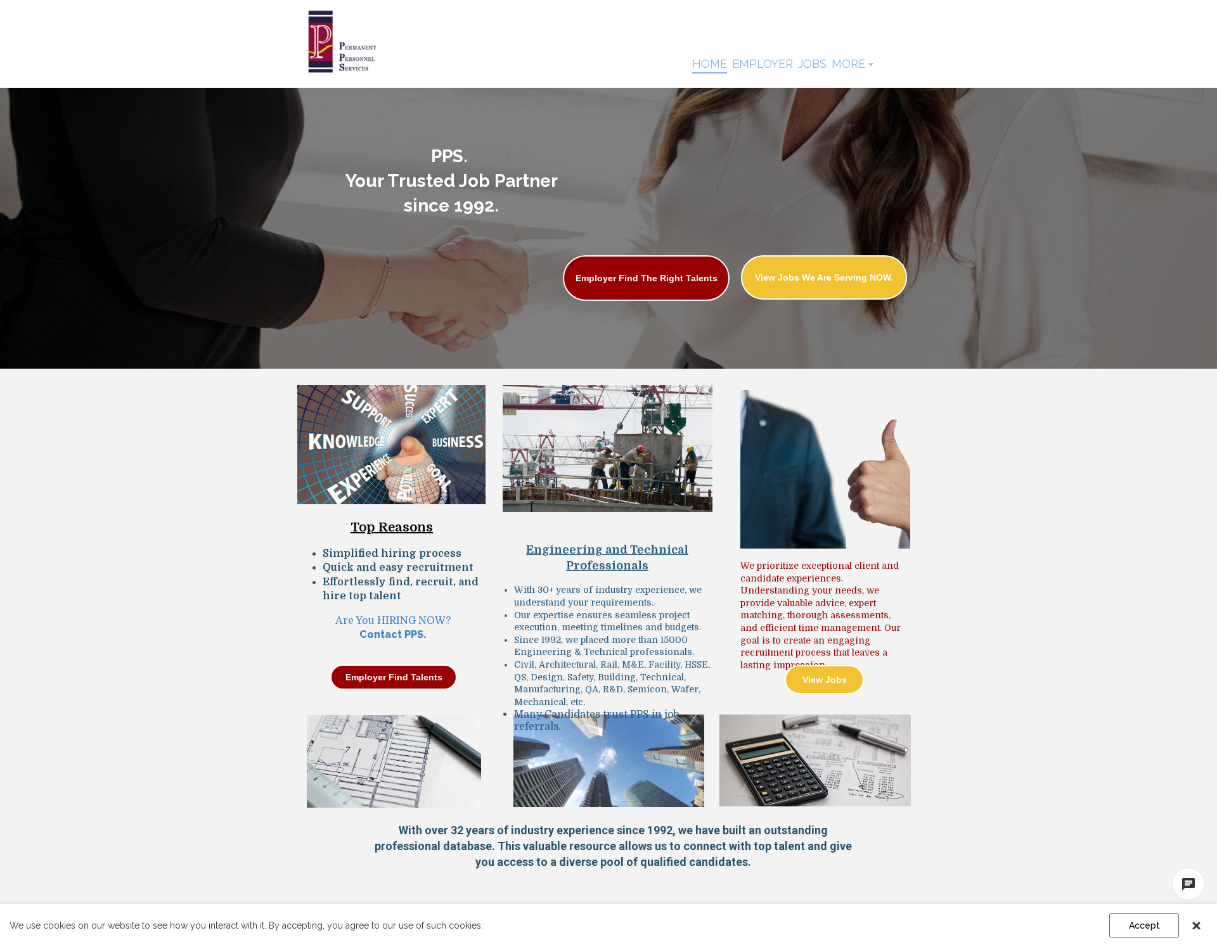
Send (1093, 877)
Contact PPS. (393, 634)
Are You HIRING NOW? (393, 620)
